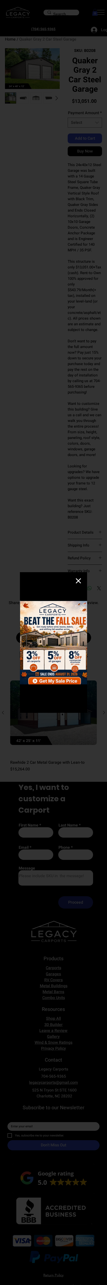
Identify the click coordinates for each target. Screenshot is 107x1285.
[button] (78, 581)
